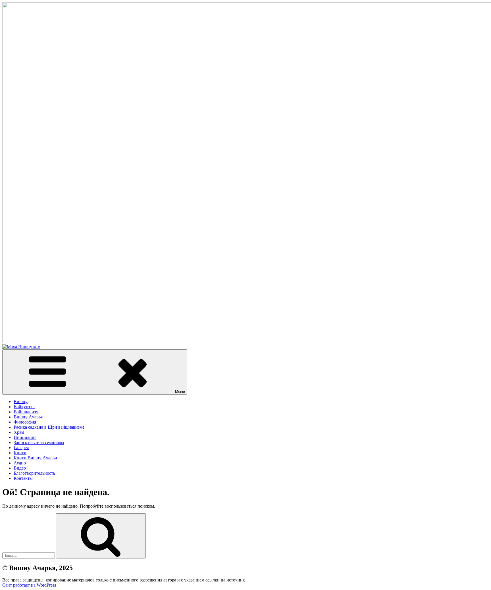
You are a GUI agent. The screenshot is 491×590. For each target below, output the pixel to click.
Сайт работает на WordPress (29, 585)
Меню (180, 391)
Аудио (20, 462)
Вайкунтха (24, 406)
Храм (19, 432)
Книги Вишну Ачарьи (35, 457)
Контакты (23, 478)
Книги (20, 452)
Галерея (21, 447)
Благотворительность (34, 473)
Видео (20, 468)
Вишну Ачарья (28, 416)
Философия (25, 422)
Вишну (21, 401)
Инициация (25, 437)
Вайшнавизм (26, 411)
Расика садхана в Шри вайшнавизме (49, 427)
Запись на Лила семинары (39, 442)
